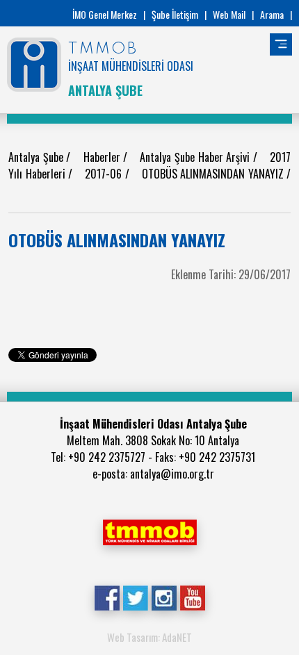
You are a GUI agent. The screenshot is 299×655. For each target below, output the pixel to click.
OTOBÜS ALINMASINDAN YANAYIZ (214, 173)
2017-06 (105, 173)
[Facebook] (107, 596)
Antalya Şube (37, 157)
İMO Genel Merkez (104, 14)
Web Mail (229, 14)
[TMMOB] (149, 530)
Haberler (103, 157)
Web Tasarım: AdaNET (149, 637)
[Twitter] (135, 596)
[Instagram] (164, 596)
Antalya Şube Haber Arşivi (196, 157)
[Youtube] (192, 596)
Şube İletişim (175, 14)
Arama (272, 14)
